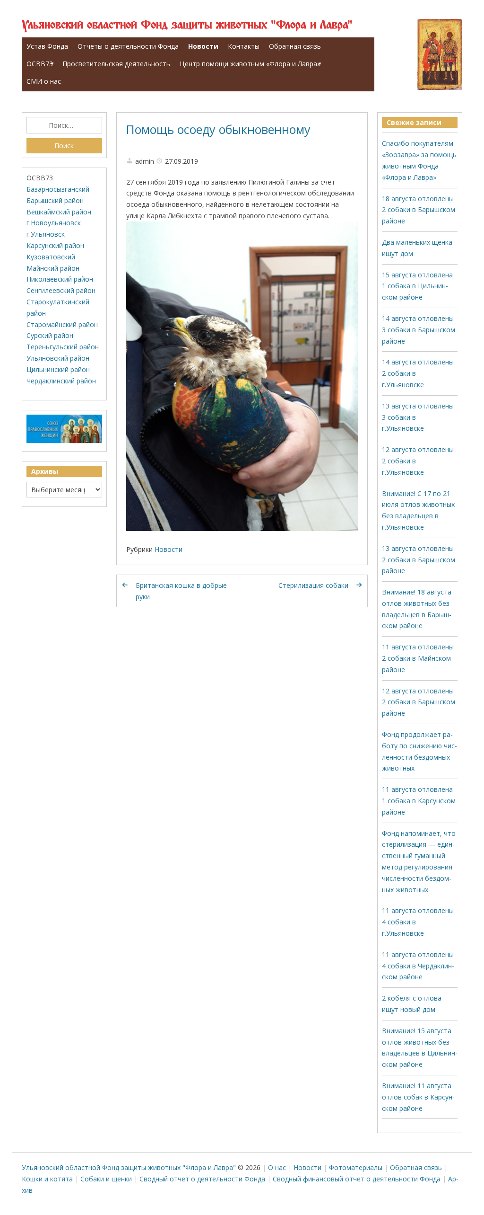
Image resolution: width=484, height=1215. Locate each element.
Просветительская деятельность (116, 63)
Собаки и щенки (106, 1178)
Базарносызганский (57, 189)
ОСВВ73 (39, 63)
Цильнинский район (58, 369)
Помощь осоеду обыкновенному (218, 129)
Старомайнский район (62, 324)
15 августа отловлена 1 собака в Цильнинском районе (417, 286)
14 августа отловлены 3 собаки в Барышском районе (418, 330)
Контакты (243, 46)
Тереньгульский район (62, 346)
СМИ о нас (43, 81)
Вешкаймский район (58, 211)
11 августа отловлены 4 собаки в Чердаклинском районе (418, 966)
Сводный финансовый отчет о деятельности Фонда (357, 1178)
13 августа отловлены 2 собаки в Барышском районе (418, 560)
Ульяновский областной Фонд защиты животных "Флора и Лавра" (187, 25)
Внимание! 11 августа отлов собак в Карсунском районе (418, 1097)
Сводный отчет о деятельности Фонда (202, 1178)
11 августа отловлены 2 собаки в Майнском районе (418, 658)
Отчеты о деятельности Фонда (128, 46)
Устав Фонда (47, 46)
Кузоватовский (50, 256)
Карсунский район (55, 245)
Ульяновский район (57, 358)
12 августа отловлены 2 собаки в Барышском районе (418, 702)
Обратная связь (295, 46)
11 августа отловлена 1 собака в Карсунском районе (419, 800)
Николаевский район (59, 279)
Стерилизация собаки (313, 585)
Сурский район (49, 335)
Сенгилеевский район (60, 290)
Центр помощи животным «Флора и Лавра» (250, 63)
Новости (203, 46)
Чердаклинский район (61, 380)
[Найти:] (64, 125)
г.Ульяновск (45, 234)
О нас (277, 1167)
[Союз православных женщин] (64, 440)
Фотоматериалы (355, 1167)
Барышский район (55, 200)
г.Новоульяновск (53, 222)
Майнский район (52, 268)
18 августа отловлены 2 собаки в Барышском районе (418, 210)
